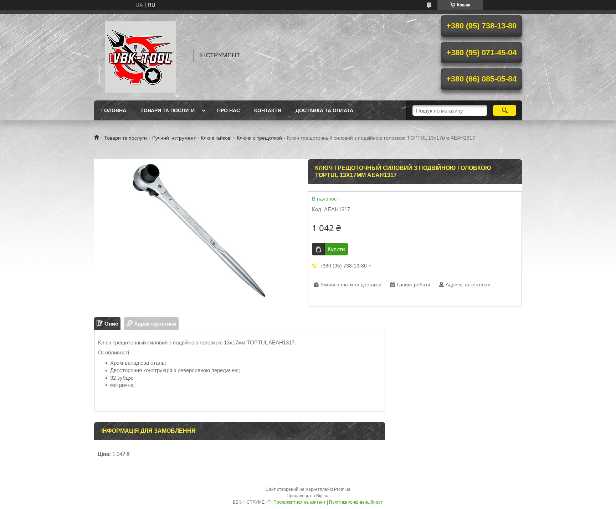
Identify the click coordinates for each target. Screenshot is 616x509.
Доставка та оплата (324, 110)
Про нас (228, 110)
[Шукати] (504, 110)
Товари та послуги (167, 110)
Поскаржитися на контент (299, 502)
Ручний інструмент (174, 138)
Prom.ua (342, 489)
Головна (113, 110)
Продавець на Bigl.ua (308, 495)
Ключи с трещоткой (259, 138)
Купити (336, 249)
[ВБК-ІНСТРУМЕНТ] (140, 55)
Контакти (267, 110)
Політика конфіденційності (356, 502)
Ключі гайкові (216, 138)
